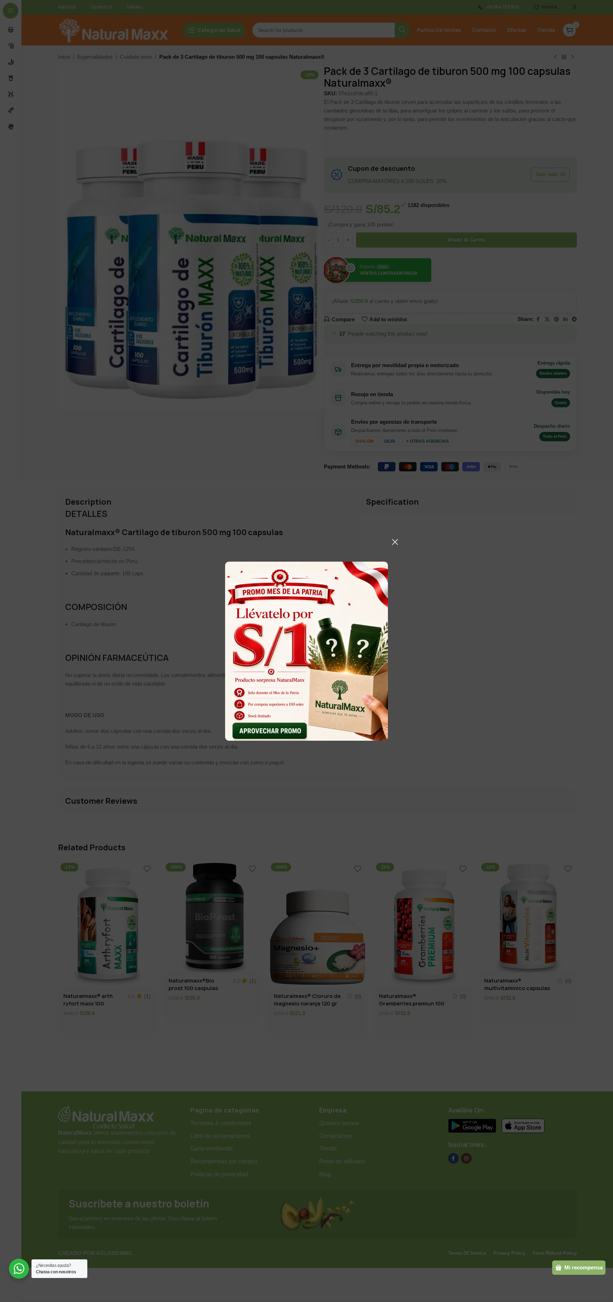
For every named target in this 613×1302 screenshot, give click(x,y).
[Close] (395, 542)
